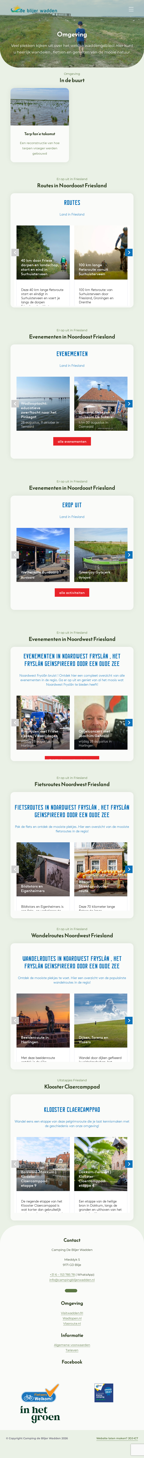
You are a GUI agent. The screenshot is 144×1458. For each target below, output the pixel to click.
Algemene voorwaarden (72, 1345)
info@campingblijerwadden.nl (72, 1280)
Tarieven (72, 1350)
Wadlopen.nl (72, 1318)
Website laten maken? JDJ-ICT (117, 1438)
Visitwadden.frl (72, 1313)
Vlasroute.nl (72, 1323)
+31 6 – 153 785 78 (62, 1274)
